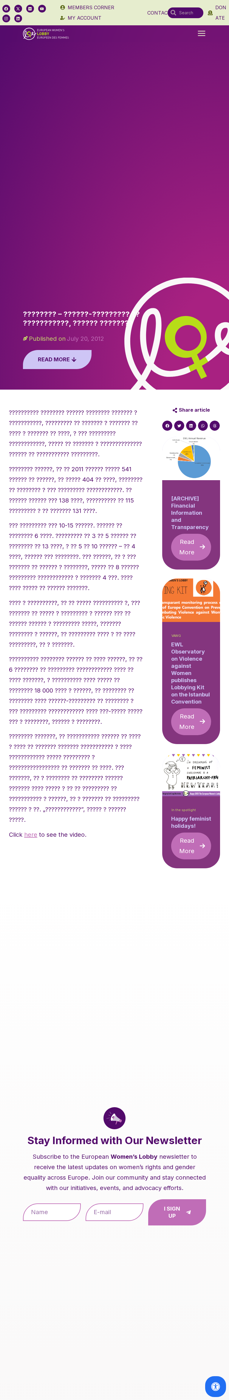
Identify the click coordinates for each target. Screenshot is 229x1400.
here (30, 834)
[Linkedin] (18, 18)
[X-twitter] (18, 9)
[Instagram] (6, 18)
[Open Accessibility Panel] (215, 1386)
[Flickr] (30, 9)
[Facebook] (6, 9)
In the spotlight (183, 810)
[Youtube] (42, 9)
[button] (201, 34)
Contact (159, 13)
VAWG (176, 636)
